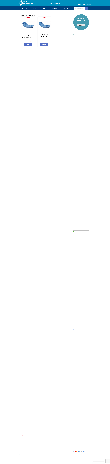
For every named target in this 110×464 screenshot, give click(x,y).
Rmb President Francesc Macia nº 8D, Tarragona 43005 (30, 454)
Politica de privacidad (54, 447)
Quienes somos (53, 442)
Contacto (52, 444)
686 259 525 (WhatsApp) (24, 447)
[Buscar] (86, 8)
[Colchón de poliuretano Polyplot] (28, 25)
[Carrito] (89, 8)
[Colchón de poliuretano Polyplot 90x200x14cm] (44, 25)
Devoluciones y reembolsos (55, 449)
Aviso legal (52, 451)
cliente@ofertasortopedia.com (26, 452)
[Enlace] (26, 3)
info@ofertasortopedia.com (25, 449)
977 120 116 (22, 445)
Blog (51, 453)
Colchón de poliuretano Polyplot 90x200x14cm (44, 36)
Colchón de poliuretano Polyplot (28, 36)
